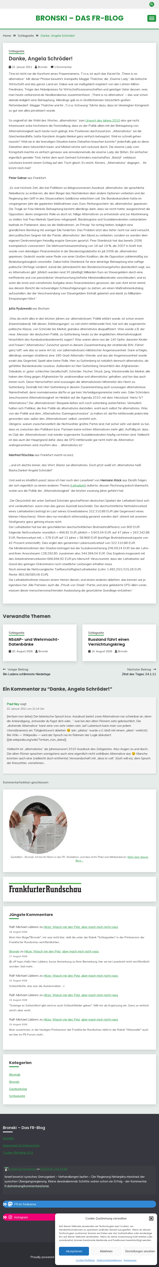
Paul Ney (13, 704)
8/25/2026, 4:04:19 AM (53, 1169)
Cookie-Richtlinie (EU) (18, 1152)
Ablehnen (106, 1251)
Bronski (42, 67)
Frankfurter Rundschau (22, 1169)
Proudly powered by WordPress (53, 1257)
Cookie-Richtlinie (85, 1260)
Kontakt (8, 1138)
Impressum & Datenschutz (21, 1145)
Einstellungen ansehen (139, 1251)
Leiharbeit (78, 485)
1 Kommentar (63, 67)
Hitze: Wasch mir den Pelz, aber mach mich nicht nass (80, 927)
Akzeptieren (74, 1251)
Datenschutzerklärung (109, 1260)
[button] (151, 1218)
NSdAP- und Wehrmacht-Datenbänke (34, 642)
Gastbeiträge (18, 1089)
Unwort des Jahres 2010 (102, 120)
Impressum (130, 1260)
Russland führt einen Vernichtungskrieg (108, 642)
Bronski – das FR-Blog (80, 18)
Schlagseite (16, 51)
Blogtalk (14, 1074)
